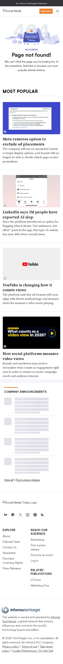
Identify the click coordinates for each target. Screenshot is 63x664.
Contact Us (9, 547)
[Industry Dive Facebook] (12, 515)
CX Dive (36, 580)
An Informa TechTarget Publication (31, 3)
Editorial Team (11, 541)
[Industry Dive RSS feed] (42, 515)
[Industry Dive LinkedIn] (5, 515)
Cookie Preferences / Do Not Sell (32, 650)
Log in (34, 560)
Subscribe (46, 11)
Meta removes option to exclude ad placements (24, 141)
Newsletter (9, 553)
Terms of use (29, 646)
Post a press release (28, 480)
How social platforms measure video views (30, 356)
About (6, 536)
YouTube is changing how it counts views (27, 287)
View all (8, 480)
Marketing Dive (40, 585)
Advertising (37, 539)
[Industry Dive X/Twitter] (20, 515)
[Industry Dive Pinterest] (34, 515)
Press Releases (12, 568)
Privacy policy (10, 646)
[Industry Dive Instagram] (27, 515)
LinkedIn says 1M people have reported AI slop (30, 214)
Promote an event (42, 555)
